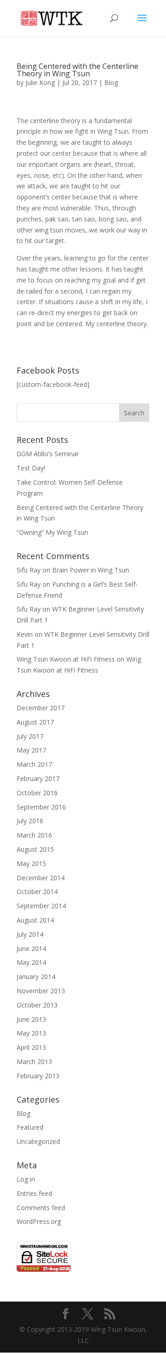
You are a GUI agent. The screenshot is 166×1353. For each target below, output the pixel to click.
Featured (30, 1127)
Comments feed (41, 1207)
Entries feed (34, 1193)
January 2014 (36, 976)
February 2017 (38, 778)
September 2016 (41, 807)
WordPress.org (39, 1221)
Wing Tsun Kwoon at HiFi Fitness (66, 659)
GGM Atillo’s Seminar (48, 453)
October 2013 (37, 1005)
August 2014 (35, 920)
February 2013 (38, 1075)
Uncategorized (38, 1141)
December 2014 (41, 877)
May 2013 (31, 1033)
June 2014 (31, 948)
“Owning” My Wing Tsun (52, 532)
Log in (26, 1179)
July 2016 (30, 820)
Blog (111, 82)
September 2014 (41, 905)
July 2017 (30, 736)
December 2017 (41, 707)
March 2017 (34, 764)
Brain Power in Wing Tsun (90, 570)
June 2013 (31, 1019)
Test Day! (31, 468)
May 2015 (31, 863)
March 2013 (34, 1061)
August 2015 (35, 849)
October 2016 (37, 792)
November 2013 (41, 990)
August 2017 (35, 722)
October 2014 (37, 891)
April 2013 (31, 1047)
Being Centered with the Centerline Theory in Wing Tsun (77, 70)
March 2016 (34, 835)
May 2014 (31, 962)
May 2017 (31, 750)
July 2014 (30, 934)
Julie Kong (40, 82)
